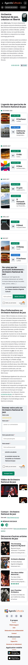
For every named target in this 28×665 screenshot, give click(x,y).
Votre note (5, 415)
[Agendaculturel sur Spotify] (21, 616)
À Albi (19, 154)
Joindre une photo (10, 452)
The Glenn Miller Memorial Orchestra (17, 574)
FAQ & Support (14, 625)
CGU (14, 628)
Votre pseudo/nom (8, 435)
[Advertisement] (14, 87)
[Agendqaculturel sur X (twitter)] (7, 616)
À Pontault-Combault (20, 201)
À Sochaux (21, 119)
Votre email (6, 443)
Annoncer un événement (14, 644)
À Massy (20, 247)
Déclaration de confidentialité (14, 630)
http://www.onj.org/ (13, 517)
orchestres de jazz (6, 394)
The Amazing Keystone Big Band (18, 545)
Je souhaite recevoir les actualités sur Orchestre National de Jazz (12, 458)
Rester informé (19, 296)
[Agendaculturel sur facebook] (11, 616)
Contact (14, 633)
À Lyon (19, 188)
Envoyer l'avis (8, 473)
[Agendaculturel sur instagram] (16, 616)
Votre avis (5, 421)
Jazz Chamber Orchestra (16, 591)
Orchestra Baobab (18, 559)
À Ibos (19, 166)
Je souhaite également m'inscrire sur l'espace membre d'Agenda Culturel (15, 289)
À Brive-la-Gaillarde (21, 132)
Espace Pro (14, 641)
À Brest (19, 225)
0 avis (25, 65)
